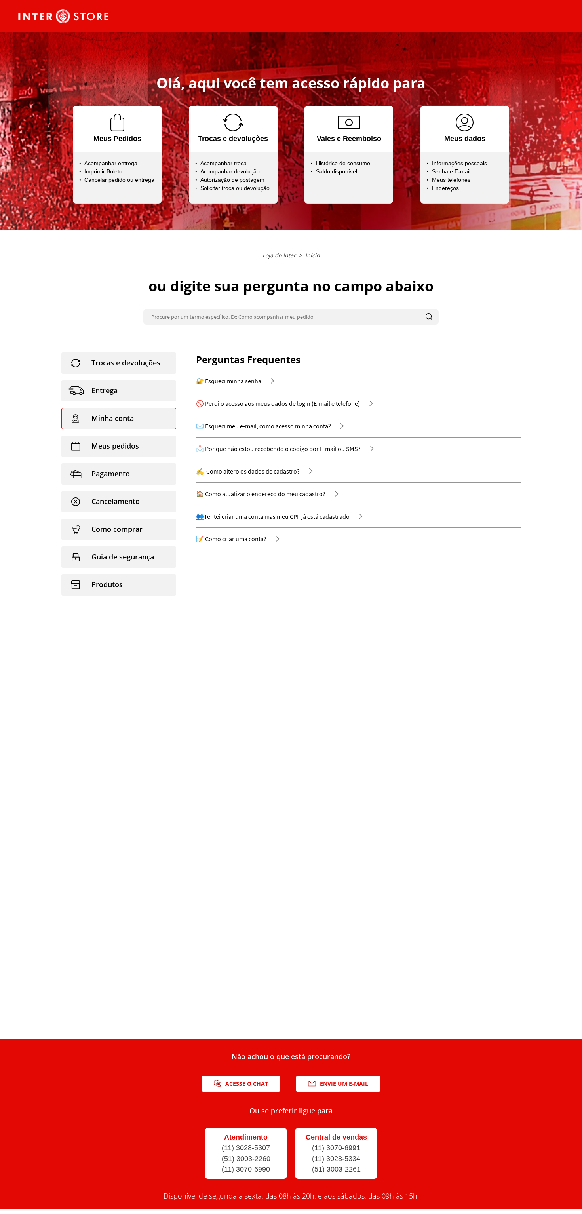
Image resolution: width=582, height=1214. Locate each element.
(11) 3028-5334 (336, 1159)
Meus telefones (451, 180)
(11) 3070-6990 (246, 1169)
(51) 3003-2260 (246, 1159)
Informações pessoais (459, 163)
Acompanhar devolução (230, 171)
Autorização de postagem (232, 180)
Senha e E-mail (451, 171)
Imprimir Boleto (103, 171)
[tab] (118, 363)
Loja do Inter (279, 255)
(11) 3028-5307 (246, 1148)
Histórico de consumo (343, 163)
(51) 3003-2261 (336, 1169)
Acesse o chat (246, 1083)
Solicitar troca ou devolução (235, 188)
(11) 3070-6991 (336, 1148)
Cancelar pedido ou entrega (119, 180)
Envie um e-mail (344, 1083)
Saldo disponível (336, 171)
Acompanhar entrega (110, 163)
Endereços (445, 188)
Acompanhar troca (223, 163)
